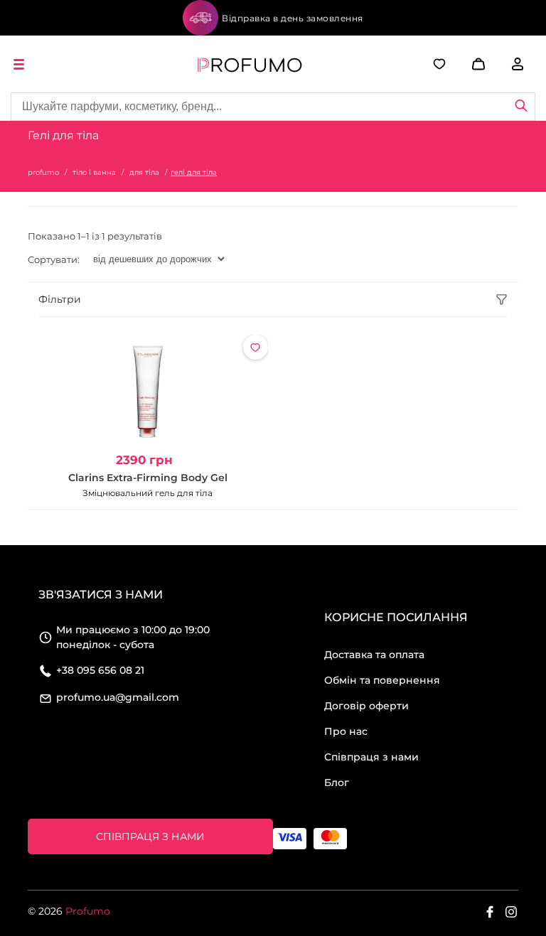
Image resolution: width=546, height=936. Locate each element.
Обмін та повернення (382, 680)
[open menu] (21, 64)
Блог (336, 782)
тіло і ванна (94, 172)
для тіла (144, 172)
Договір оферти (366, 705)
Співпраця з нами (371, 757)
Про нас (346, 731)
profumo (43, 172)
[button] (457, 64)
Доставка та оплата (374, 654)
